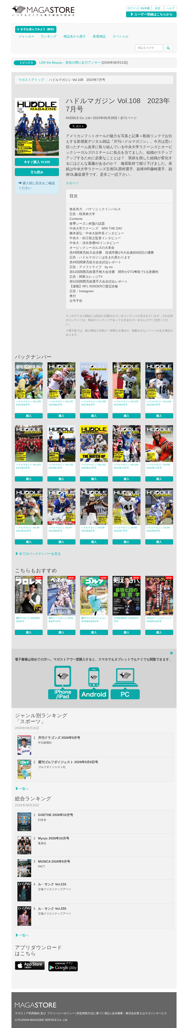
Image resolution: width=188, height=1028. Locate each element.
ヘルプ (170, 8)
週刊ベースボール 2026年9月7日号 (61, 620)
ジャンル (25, 36)
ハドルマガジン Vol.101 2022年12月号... (94, 466)
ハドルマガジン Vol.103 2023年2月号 (29, 466)
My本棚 (145, 8)
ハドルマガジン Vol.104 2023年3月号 (160, 403)
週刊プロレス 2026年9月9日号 (28, 620)
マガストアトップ (31, 80)
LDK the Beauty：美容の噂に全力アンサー (70, 62)
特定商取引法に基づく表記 (93, 1013)
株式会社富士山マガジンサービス (146, 1013)
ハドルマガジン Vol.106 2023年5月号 (94, 403)
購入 (29, 415)
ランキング (49, 36)
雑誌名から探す (75, 36)
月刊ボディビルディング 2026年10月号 (159, 620)
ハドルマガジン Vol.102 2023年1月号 (62, 466)
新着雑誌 (99, 36)
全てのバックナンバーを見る (39, 553)
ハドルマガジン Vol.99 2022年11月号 (159, 466)
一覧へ (23, 788)
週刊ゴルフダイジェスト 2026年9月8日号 (93, 620)
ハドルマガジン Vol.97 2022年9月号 (61, 529)
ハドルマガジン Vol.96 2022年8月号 (94, 529)
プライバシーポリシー (61, 1013)
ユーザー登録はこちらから (153, 14)
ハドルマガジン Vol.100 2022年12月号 (127, 466)
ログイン (132, 8)
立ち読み (36, 172)
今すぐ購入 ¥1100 (37, 162)
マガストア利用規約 (27, 1013)
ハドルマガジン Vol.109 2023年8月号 (29, 403)
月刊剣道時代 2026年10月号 (126, 620)
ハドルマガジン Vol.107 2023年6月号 (62, 403)
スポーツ (72, 183)
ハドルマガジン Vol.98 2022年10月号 (29, 529)
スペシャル (121, 36)
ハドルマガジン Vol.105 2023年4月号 (127, 403)
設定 (157, 8)
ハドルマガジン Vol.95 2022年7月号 (126, 529)
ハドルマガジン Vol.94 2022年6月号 (159, 529)
